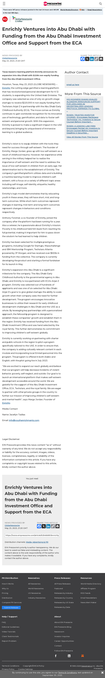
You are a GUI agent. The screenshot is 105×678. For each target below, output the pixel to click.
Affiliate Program (88, 588)
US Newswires (34, 593)
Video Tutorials (8, 632)
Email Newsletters (95, 10)
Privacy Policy (8, 669)
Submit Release (11, 608)
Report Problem (9, 641)
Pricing (5, 593)
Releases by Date (62, 607)
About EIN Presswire (63, 622)
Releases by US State (64, 602)
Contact (58, 646)
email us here (73, 85)
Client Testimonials (10, 636)
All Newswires (34, 584)
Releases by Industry (63, 593)
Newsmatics (86, 666)
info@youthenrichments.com (24, 420)
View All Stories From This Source (82, 137)
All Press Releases (62, 584)
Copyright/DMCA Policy (33, 666)
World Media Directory (69, 10)
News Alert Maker (89, 602)
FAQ (4, 622)
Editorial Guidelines (10, 627)
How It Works (8, 584)
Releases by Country (63, 598)
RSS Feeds (85, 593)
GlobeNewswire (9, 58)
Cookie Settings (25, 669)
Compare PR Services (12, 602)
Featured (58, 588)
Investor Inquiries (62, 636)
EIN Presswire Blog (62, 627)
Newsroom (59, 632)
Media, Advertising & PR (37, 542)
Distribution (7, 598)
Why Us (5, 588)
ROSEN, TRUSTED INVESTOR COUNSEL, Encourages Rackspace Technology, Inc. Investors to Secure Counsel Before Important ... (83, 118)
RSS (83, 10)
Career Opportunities (64, 641)
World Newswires (36, 588)
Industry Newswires (36, 598)
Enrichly (6, 88)
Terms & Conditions (10, 666)
